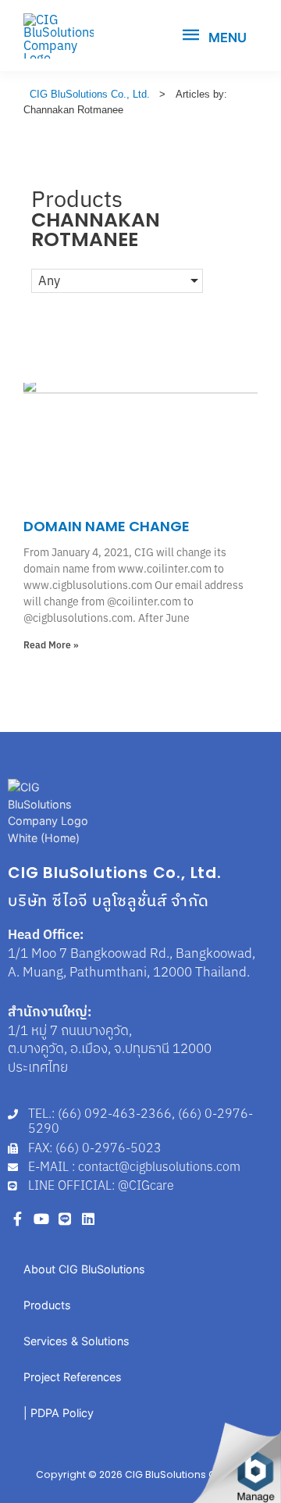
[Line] (64, 1218)
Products (47, 1305)
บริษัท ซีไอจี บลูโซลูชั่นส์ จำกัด (108, 900)
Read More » (51, 645)
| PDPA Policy (58, 1412)
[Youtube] (41, 1218)
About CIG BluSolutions (84, 1269)
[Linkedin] (88, 1218)
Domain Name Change (106, 526)
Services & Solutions (76, 1341)
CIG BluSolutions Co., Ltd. (115, 873)
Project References (72, 1376)
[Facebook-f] (17, 1218)
